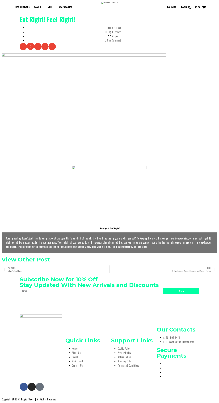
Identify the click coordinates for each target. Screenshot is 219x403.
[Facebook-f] (24, 387)
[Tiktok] (40, 387)
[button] (23, 46)
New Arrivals (22, 7)
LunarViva (170, 7)
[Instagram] (32, 387)
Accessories (65, 7)
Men (50, 7)
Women (37, 7)
